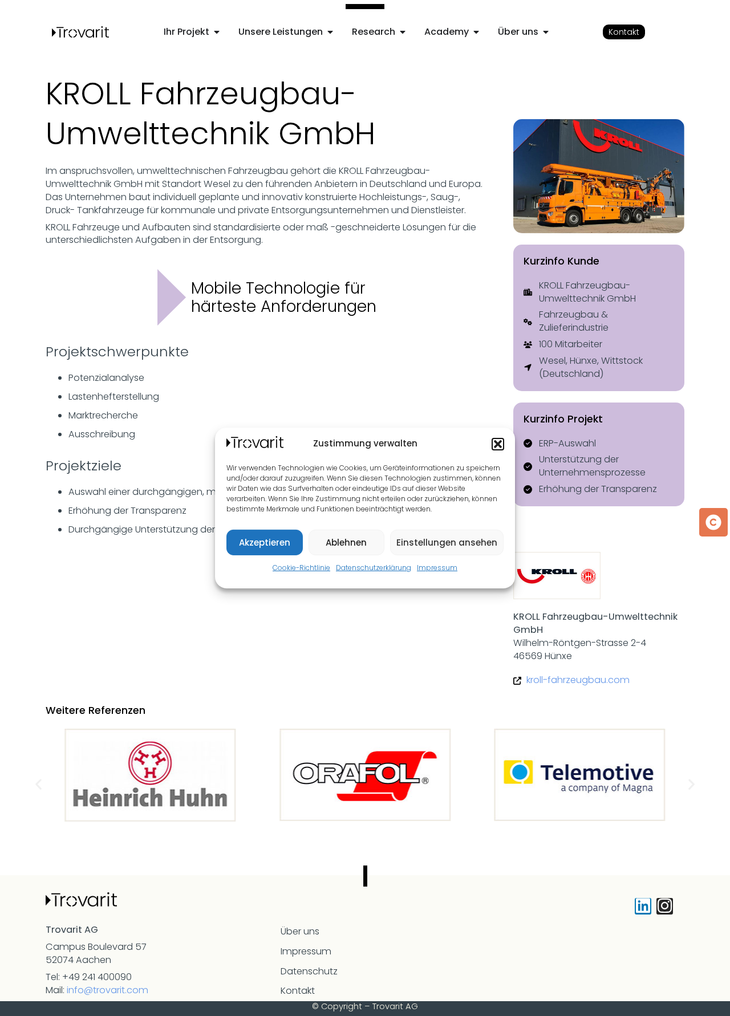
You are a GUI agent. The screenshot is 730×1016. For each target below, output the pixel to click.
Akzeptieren (264, 542)
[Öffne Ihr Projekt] (216, 32)
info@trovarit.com (107, 990)
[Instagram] (664, 906)
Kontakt (298, 990)
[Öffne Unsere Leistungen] (330, 32)
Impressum (437, 567)
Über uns (300, 931)
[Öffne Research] (402, 32)
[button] (498, 444)
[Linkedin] (643, 906)
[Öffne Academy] (476, 32)
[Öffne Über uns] (545, 32)
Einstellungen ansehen (446, 542)
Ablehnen (346, 542)
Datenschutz (309, 971)
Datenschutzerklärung (373, 567)
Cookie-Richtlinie (301, 567)
